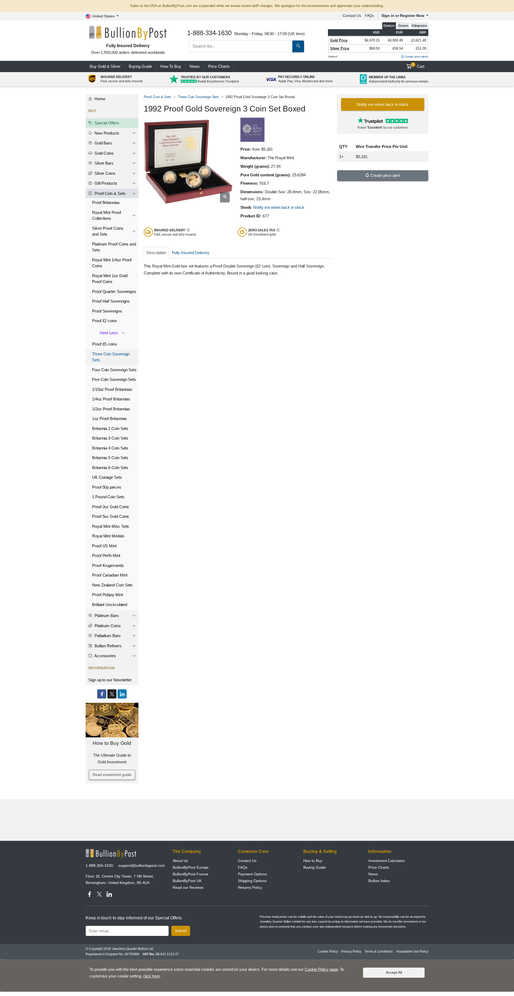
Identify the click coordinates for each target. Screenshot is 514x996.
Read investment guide (112, 774)
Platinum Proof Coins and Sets (114, 247)
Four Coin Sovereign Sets (114, 369)
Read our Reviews (188, 887)
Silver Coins (104, 173)
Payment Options (252, 874)
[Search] (298, 46)
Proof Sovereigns (107, 311)
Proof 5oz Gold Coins (110, 516)
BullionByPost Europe (191, 867)
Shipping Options (252, 881)
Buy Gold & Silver (105, 66)
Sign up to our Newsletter (110, 680)
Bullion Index (379, 881)
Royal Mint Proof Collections (106, 215)
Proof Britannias (106, 202)
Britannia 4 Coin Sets (110, 448)
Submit (181, 930)
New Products (106, 133)
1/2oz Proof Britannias (111, 409)
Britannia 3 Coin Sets (110, 438)
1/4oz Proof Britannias (111, 399)
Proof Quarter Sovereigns (114, 291)
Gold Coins (103, 153)
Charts (219, 66)
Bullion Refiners (107, 646)
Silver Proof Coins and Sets (107, 231)
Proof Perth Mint (106, 555)
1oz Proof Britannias (109, 418)
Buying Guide (140, 66)
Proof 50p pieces (106, 487)
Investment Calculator (386, 861)
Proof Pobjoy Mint (107, 594)
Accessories (104, 655)
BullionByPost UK (187, 881)
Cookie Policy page (321, 969)
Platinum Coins (107, 625)
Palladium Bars (107, 635)
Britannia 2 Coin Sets (110, 428)
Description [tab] (156, 252)
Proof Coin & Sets (158, 97)
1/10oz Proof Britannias (112, 389)
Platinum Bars (106, 615)
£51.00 (421, 48)
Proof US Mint (104, 546)
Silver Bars (103, 163)
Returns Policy (250, 887)
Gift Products (105, 183)
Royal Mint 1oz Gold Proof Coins (109, 278)
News (195, 66)
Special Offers (106, 123)
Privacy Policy (351, 951)
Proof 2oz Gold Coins (110, 506)
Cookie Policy (328, 951)
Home (99, 98)
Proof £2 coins (104, 320)
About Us (180, 861)
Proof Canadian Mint (109, 575)
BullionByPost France (190, 874)
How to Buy (312, 861)
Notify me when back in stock (278, 207)
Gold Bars (102, 143)
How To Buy (170, 66)
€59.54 (397, 48)
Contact (352, 15)
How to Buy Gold (112, 743)
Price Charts (378, 867)
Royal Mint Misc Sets (110, 526)
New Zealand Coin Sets (112, 585)
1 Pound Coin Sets (108, 497)
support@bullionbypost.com (141, 865)
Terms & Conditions (379, 951)
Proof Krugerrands (108, 565)
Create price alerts (416, 56)
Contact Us (247, 861)
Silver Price (339, 48)
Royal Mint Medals (108, 536)
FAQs (369, 15)
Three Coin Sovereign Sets (198, 97)
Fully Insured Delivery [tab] (190, 252)
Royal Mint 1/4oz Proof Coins (111, 263)
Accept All (394, 972)
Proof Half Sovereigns (111, 301)
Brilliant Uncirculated (109, 604)
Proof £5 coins (104, 344)
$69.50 (374, 48)
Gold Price (338, 40)
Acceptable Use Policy (412, 951)
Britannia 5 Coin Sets (110, 457)
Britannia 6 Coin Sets (110, 467)
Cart (418, 66)
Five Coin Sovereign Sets (114, 379)
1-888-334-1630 (99, 865)
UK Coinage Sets (107, 477)
